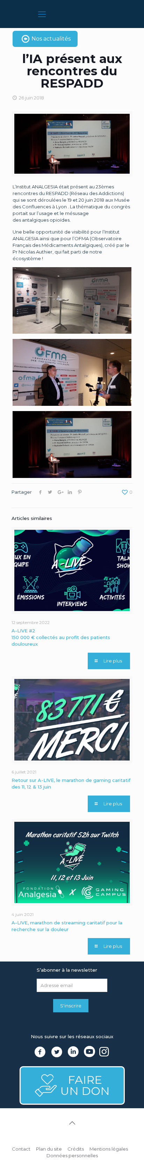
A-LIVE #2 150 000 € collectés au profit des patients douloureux (61, 637)
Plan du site (49, 1149)
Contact (21, 1149)
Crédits (75, 1149)
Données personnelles (72, 1155)
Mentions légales (108, 1149)
